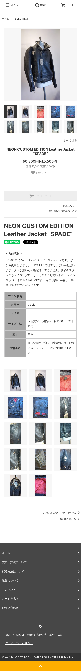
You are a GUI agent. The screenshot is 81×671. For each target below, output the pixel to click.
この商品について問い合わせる (60, 512)
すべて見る (70, 140)
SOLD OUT (43, 196)
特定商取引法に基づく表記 (63, 210)
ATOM (20, 634)
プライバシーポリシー (19, 643)
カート (70, 5)
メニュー (15, 5)
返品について (70, 205)
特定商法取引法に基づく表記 (45, 634)
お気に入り (42, 172)
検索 (42, 5)
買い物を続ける (68, 519)
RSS (8, 634)
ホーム (5, 18)
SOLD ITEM (21, 18)
